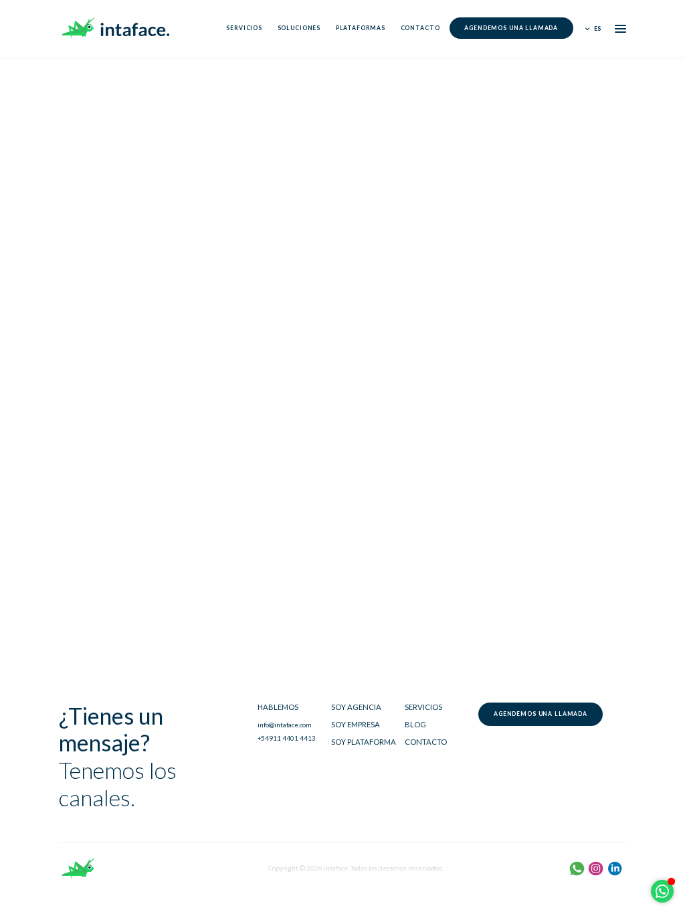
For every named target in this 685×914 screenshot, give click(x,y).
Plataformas (360, 28)
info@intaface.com (285, 725)
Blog (415, 724)
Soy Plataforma (363, 741)
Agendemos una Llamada (511, 28)
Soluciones (299, 28)
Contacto (420, 28)
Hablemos (278, 707)
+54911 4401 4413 (287, 738)
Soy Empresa (355, 724)
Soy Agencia (356, 707)
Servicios (244, 28)
